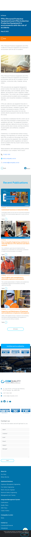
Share (28, 168)
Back (4, 38)
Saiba (3, 219)
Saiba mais (27, 532)
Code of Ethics (5, 510)
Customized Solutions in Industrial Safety (15, 210)
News (2, 518)
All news (15, 329)
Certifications (4, 502)
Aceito (25, 534)
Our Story (3, 474)
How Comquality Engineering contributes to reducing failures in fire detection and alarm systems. (15, 243)
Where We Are (5, 477)
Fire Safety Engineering (7, 487)
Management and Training (8, 495)
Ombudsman (4, 528)
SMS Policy (4, 508)
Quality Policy (4, 505)
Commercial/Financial (7, 525)
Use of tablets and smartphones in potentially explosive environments (13, 278)
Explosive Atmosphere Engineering (10, 484)
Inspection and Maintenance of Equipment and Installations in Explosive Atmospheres (15, 312)
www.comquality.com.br (9, 158)
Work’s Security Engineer (8, 490)
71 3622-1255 (6, 154)
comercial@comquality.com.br (11, 162)
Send (7, 460)
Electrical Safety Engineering (9, 492)
